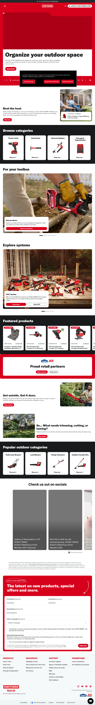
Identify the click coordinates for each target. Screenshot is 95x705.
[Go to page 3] (49, 235)
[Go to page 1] (41, 235)
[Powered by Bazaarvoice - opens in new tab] (75, 553)
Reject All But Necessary (52, 81)
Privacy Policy (33, 645)
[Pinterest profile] (90, 686)
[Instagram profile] (78, 686)
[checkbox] (7, 629)
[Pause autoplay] (90, 80)
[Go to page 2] (45, 235)
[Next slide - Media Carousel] (87, 518)
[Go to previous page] (4, 80)
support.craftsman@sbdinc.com (23, 646)
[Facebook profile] (86, 686)
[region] (47, 149)
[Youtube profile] (82, 686)
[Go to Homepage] (47, 6)
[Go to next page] (85, 80)
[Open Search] (65, 6)
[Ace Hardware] (89, 695)
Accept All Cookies (67, 81)
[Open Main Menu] (5, 6)
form (64, 645)
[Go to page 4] (54, 235)
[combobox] (47, 623)
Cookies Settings (28, 81)
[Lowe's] (83, 695)
